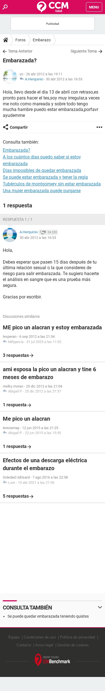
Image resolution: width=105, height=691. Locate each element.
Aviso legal (44, 645)
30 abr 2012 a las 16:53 (64, 79)
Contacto (24, 645)
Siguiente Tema (84, 51)
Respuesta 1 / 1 (17, 219)
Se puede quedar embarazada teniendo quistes (48, 616)
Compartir (19, 127)
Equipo (14, 637)
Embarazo (42, 40)
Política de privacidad (77, 637)
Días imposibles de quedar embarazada (42, 170)
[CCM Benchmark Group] (52, 660)
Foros (20, 40)
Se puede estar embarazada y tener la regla (45, 177)
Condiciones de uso (40, 637)
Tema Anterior (20, 51)
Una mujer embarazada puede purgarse (42, 190)
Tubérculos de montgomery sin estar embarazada (52, 184)
